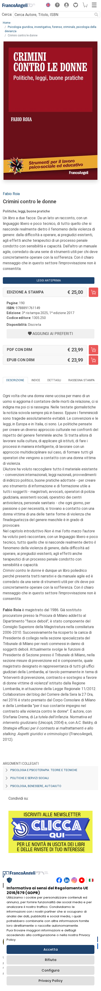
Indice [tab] (35, 380)
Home (6, 22)
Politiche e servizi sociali (29, 778)
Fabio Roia (11, 194)
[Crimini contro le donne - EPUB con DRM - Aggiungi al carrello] (93, 360)
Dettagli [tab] (54, 380)
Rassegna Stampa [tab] (81, 380)
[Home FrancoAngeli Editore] (18, 5)
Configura (50, 970)
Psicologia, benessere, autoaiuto (35, 786)
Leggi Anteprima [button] (49, 280)
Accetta (50, 949)
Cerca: (7, 14)
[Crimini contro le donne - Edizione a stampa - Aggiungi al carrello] (93, 292)
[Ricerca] (96, 14)
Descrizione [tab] (15, 380)
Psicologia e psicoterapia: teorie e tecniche (43, 770)
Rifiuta (50, 959)
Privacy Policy (50, 980)
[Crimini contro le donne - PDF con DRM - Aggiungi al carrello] (93, 349)
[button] (47, 5)
